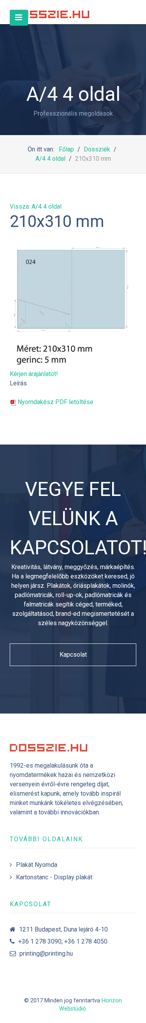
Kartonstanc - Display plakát (54, 877)
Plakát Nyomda (36, 864)
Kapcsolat (73, 654)
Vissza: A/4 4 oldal (36, 206)
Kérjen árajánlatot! (34, 374)
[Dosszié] (51, 12)
